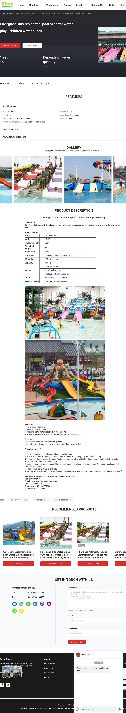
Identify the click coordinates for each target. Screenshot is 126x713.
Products (10, 13)
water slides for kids (63, 500)
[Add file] (77, 709)
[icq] (14, 611)
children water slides (19, 500)
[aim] (21, 611)
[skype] (35, 604)
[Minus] (119, 654)
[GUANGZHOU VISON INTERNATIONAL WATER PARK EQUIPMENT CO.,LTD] (7, 5)
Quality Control (49, 673)
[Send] (120, 709)
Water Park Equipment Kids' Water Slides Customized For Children (92, 555)
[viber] (42, 604)
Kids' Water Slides (23, 13)
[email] (14, 604)
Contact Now (77, 642)
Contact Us (48, 677)
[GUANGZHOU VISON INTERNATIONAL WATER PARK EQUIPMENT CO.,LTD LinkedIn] (8, 685)
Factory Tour (48, 668)
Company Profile (49, 663)
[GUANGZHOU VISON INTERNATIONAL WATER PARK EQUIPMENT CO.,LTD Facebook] (2, 685)
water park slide (41, 500)
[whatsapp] (21, 604)
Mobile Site (72, 705)
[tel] (28, 611)
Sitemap (61, 705)
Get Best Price (9, 45)
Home (2, 13)
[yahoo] (49, 604)
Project (111, 5)
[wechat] (28, 604)
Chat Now (32, 45)
